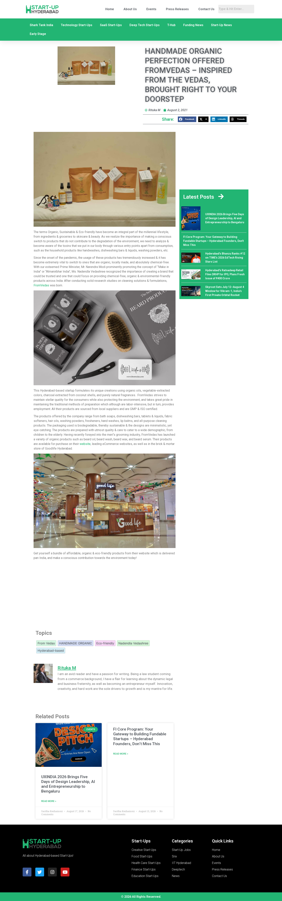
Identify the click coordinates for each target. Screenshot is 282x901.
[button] (187, 119)
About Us (130, 9)
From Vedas (46, 643)
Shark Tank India (41, 25)
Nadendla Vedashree (133, 643)
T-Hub (171, 25)
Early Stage (38, 34)
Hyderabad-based (51, 650)
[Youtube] (65, 872)
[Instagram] (52, 872)
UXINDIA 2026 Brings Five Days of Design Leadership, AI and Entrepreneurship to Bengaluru (68, 784)
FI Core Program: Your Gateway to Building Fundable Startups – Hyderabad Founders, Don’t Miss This (139, 736)
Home (109, 9)
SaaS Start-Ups (111, 25)
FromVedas (41, 285)
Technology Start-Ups (76, 25)
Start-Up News (221, 25)
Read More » (48, 801)
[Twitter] (39, 872)
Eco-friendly (105, 643)
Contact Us (206, 9)
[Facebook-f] (27, 872)
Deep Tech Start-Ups (144, 25)
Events (151, 9)
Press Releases (177, 9)
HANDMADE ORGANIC (75, 643)
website (85, 444)
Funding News (193, 25)
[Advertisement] (105, 594)
